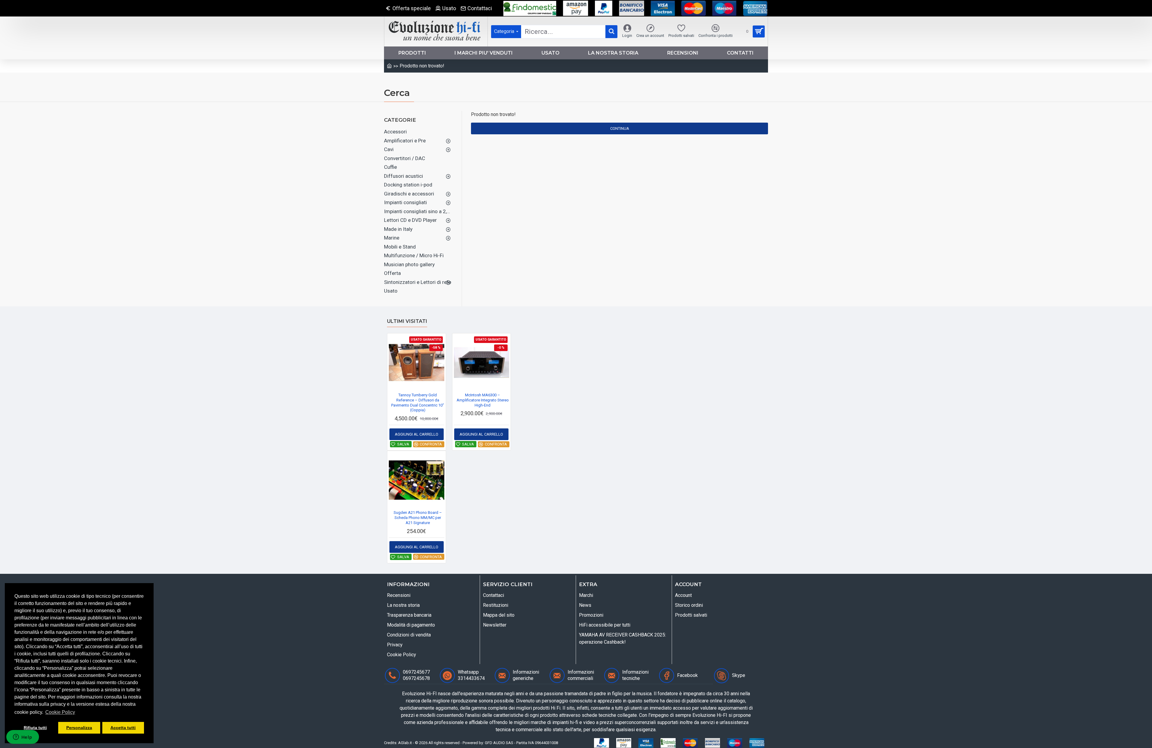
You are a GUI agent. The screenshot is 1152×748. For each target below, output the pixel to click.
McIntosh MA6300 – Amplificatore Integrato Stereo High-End (483, 400)
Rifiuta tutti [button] (35, 727)
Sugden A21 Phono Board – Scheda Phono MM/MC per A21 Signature (418, 517)
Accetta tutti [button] (123, 727)
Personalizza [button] (79, 727)
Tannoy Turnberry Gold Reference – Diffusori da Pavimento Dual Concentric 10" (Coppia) (417, 403)
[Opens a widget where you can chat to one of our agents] (22, 737)
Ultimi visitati (407, 321)
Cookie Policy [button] (60, 712)
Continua (619, 128)
